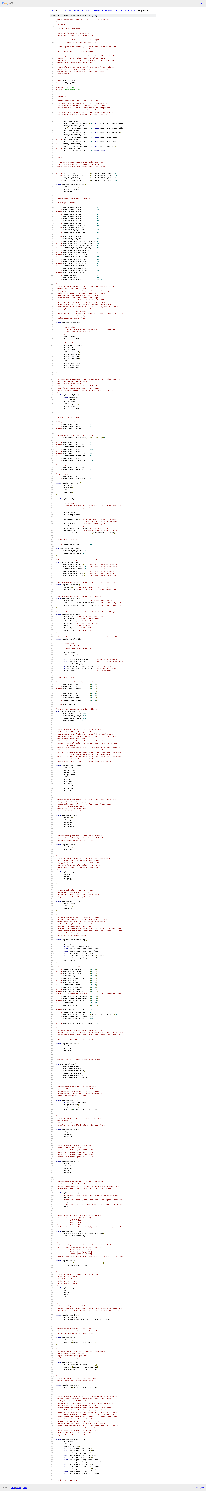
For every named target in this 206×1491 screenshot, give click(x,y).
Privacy (18, 1488)
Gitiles (13, 1488)
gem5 (53, 10)
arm (59, 10)
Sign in (201, 3)
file (94, 16)
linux (65, 10)
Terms (25, 1488)
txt (197, 1488)
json (202, 1488)
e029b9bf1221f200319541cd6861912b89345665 (90, 10)
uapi (127, 10)
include (119, 10)
